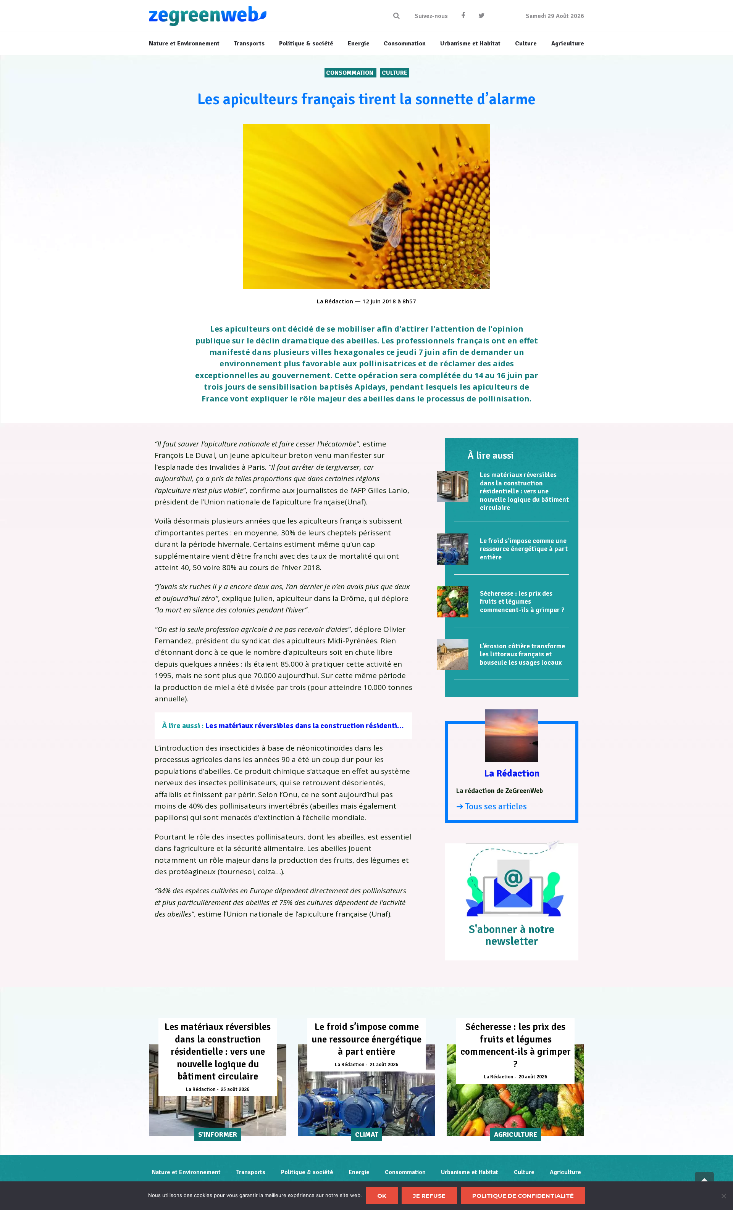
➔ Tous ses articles (491, 806)
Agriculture (565, 1172)
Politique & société (307, 1172)
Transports (250, 1172)
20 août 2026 (532, 1077)
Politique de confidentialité (523, 1195)
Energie (359, 1172)
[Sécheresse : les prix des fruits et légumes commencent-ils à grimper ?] (452, 601)
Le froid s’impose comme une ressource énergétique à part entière (524, 549)
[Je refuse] (723, 1196)
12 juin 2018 (379, 301)
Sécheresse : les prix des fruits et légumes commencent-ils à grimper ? (522, 601)
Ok (381, 1195)
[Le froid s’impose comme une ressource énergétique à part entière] (452, 549)
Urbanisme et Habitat (469, 1172)
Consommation (350, 73)
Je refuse (429, 1195)
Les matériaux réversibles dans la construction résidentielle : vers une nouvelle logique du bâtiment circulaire (392, 725)
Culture (394, 73)
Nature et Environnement (186, 1172)
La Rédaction (335, 301)
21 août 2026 (384, 1065)
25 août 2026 (235, 1089)
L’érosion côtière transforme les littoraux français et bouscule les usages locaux (522, 654)
